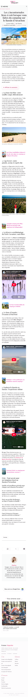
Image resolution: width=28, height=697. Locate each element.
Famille (16, 665)
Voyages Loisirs (8, 8)
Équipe (2, 680)
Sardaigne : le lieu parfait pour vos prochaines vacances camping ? (15, 380)
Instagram (3, 653)
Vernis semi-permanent (6, 669)
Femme (7, 645)
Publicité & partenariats (6, 688)
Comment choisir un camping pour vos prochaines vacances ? (16, 471)
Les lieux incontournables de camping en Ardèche (16, 305)
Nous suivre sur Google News (12, 589)
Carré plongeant (4, 667)
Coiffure (16, 659)
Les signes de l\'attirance (6, 671)
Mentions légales (4, 684)
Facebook (15, 653)
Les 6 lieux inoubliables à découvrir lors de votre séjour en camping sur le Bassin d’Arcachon (16, 154)
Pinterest (9, 653)
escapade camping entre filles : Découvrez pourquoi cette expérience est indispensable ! (15, 225)
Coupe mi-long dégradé (6, 665)
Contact (2, 678)
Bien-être (17, 663)
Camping (5, 537)
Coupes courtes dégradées (6, 659)
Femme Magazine (2, 8)
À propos (3, 682)
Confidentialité (4, 686)
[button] (26, 6)
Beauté (16, 661)
